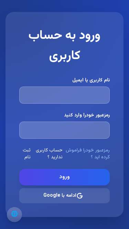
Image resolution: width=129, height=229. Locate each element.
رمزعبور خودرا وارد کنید (87, 115)
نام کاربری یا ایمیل (91, 80)
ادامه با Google (59, 195)
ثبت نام (27, 154)
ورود (64, 177)
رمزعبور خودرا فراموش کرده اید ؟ (88, 154)
